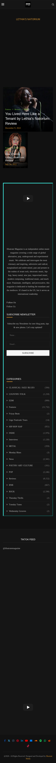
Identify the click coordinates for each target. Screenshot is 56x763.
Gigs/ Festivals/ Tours (29, 420)
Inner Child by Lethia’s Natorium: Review (14, 157)
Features (29, 407)
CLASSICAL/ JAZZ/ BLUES (29, 387)
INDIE (29, 433)
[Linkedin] (22, 740)
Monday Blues (29, 452)
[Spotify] (40, 740)
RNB (29, 485)
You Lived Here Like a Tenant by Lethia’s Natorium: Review (27, 118)
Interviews (29, 439)
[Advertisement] (28, 55)
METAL (29, 446)
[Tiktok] (28, 745)
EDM (29, 400)
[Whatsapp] (45, 740)
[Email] (31, 740)
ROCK (29, 491)
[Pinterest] (17, 740)
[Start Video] (28, 198)
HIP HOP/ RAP (29, 427)
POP (29, 472)
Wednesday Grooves (29, 511)
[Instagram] (13, 740)
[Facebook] (5, 740)
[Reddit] (49, 740)
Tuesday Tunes (29, 504)
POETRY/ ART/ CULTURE (29, 465)
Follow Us (11, 306)
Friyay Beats (29, 414)
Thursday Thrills (29, 498)
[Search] (53, 4)
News (29, 459)
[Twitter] (9, 740)
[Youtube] (26, 740)
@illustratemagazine (11, 548)
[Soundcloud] (35, 740)
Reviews (29, 479)
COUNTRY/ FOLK (29, 394)
